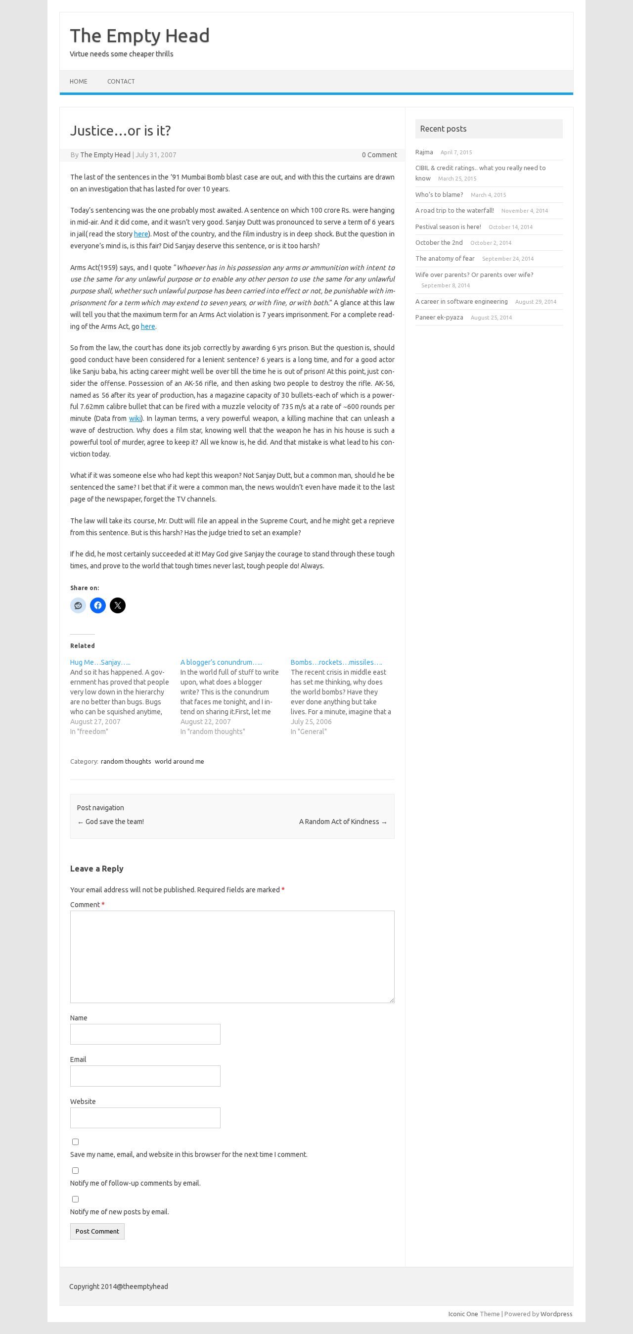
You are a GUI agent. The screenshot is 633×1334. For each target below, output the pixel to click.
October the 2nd (439, 242)
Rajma (424, 151)
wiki (135, 418)
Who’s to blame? (439, 194)
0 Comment (379, 155)
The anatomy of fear (445, 258)
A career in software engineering (461, 301)
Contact (121, 81)
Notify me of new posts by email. (119, 1212)
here (141, 234)
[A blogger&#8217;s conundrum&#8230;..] (236, 696)
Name (79, 1018)
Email (78, 1059)
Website (83, 1101)
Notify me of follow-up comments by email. (135, 1183)
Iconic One (463, 1313)
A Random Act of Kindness (343, 822)
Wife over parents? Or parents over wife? (474, 274)
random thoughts (126, 761)
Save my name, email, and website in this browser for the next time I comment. (189, 1154)
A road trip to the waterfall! (454, 210)
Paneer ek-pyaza (439, 317)
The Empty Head (140, 35)
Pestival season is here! (448, 226)
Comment (87, 905)
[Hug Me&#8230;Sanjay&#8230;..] (125, 696)
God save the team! (110, 822)
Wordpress (557, 1313)
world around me (179, 761)
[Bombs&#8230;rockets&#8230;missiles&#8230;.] (346, 696)
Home (79, 81)
